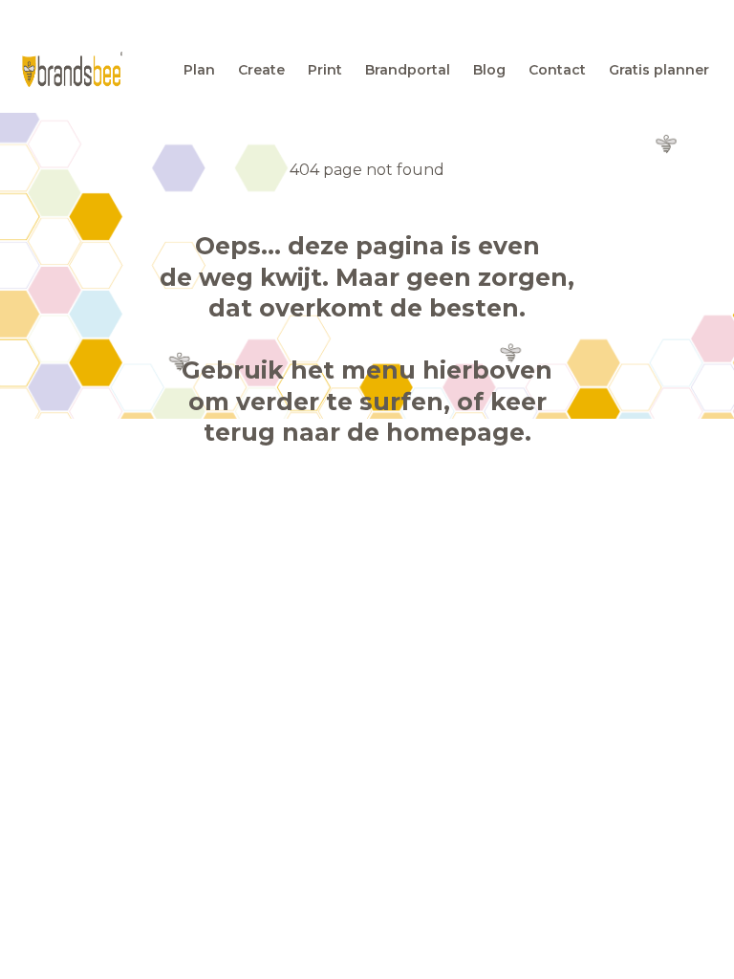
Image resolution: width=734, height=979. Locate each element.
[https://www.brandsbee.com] (72, 68)
